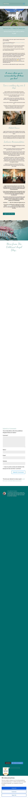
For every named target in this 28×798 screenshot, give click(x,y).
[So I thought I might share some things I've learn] (14, 754)
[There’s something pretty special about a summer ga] (14, 609)
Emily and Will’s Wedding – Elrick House (13, 380)
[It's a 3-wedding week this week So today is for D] (14, 662)
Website (5, 461)
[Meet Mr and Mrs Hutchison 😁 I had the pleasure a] (14, 688)
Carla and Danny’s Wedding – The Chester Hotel (12, 300)
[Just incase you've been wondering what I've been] (14, 596)
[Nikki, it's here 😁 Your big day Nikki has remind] (14, 649)
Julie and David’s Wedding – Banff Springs (12, 407)
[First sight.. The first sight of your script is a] (14, 728)
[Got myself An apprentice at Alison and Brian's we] (14, 544)
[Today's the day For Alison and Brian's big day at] (14, 570)
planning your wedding (19, 42)
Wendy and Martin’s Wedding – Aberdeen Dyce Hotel (11, 327)
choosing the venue (9, 43)
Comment (5, 435)
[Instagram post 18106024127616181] (14, 557)
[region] (14, 787)
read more (6, 278)
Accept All (14, 788)
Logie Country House (9, 213)
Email (4, 455)
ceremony (9, 205)
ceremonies (6, 381)
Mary (8, 202)
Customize (14, 791)
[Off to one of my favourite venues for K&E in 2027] (14, 583)
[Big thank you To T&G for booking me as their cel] (14, 530)
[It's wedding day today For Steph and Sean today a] (14, 702)
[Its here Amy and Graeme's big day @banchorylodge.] (14, 504)
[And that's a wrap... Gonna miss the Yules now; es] (14, 517)
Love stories (7, 275)
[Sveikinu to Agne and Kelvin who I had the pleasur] (14, 741)
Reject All (14, 795)
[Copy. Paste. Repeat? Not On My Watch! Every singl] (14, 715)
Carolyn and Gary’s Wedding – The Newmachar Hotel (12, 273)
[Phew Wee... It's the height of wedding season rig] (14, 623)
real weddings (13, 275)
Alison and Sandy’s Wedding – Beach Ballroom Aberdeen (13, 354)
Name (4, 449)
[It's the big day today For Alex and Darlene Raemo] (14, 675)
